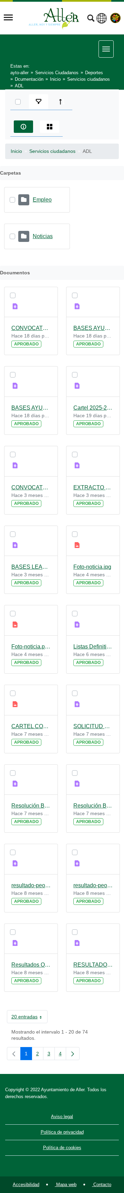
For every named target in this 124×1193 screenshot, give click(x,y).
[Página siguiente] (73, 1053)
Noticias (43, 236)
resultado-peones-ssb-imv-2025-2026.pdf (93, 885)
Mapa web (65, 1184)
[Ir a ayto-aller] (54, 17)
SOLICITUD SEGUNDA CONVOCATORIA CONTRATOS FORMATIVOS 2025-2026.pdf (93, 726)
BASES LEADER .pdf (31, 567)
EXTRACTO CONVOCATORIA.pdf (93, 487)
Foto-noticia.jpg (92, 567)
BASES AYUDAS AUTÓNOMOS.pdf (31, 408)
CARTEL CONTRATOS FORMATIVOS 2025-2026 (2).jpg (31, 726)
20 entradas (29, 1018)
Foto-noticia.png (31, 646)
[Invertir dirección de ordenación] (62, 101)
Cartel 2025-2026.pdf (93, 408)
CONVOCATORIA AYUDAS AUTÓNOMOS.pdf (31, 328)
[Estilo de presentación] (49, 126)
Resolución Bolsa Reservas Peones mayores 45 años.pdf (31, 806)
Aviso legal (62, 1116)
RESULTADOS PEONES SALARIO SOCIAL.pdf (93, 965)
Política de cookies (62, 1147)
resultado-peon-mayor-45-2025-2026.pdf (31, 885)
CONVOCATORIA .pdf (31, 487)
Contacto (101, 1184)
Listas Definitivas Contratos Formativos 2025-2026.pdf (93, 646)
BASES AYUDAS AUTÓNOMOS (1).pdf (93, 328)
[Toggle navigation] (8, 17)
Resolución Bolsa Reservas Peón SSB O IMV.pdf (93, 806)
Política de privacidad (62, 1132)
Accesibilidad (26, 1184)
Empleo (42, 200)
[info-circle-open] (23, 126)
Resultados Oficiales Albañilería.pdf (31, 965)
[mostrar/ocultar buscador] (91, 19)
